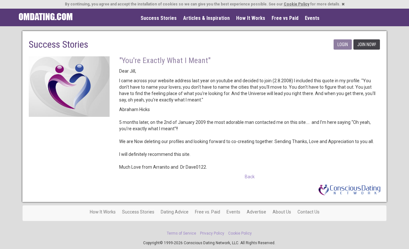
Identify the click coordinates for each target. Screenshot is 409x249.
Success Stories (159, 18)
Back (250, 176)
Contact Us (308, 211)
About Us (282, 211)
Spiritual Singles (45, 17)
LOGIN (342, 44)
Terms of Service (181, 233)
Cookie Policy (296, 4)
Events (312, 18)
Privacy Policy (212, 233)
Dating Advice (175, 211)
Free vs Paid (285, 18)
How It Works (250, 18)
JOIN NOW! (366, 44)
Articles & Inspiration (206, 18)
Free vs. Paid (207, 211)
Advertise (256, 211)
